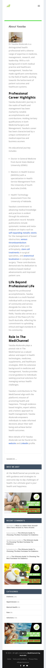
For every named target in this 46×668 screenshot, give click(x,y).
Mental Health (12, 607)
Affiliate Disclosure (23, 662)
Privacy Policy (33, 659)
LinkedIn (24, 443)
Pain (8, 612)
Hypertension (12, 602)
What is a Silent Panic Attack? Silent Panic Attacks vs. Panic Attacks (22, 527)
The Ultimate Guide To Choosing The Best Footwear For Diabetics (22, 534)
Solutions (10, 618)
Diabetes (10, 597)
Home (9, 659)
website (12, 443)
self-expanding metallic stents (23, 232)
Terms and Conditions (20, 659)
